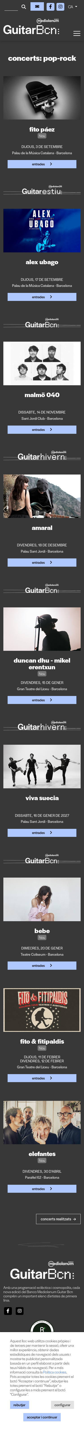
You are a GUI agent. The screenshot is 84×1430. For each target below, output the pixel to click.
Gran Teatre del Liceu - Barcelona (42, 688)
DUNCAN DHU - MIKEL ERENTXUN (42, 663)
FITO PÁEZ (42, 128)
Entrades (38, 163)
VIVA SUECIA (42, 797)
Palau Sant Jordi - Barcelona (42, 551)
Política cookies (54, 1372)
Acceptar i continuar (42, 1417)
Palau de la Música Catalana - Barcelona (42, 152)
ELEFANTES (42, 1153)
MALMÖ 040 (42, 394)
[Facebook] (51, 6)
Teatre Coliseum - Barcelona (42, 954)
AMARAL (42, 527)
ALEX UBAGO (42, 261)
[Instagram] (60, 6)
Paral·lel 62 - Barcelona (42, 1177)
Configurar (62, 1404)
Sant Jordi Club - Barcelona (42, 418)
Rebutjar (19, 1404)
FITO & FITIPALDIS (42, 1040)
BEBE (42, 930)
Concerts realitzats (56, 1218)
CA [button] (71, 6)
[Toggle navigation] (76, 33)
